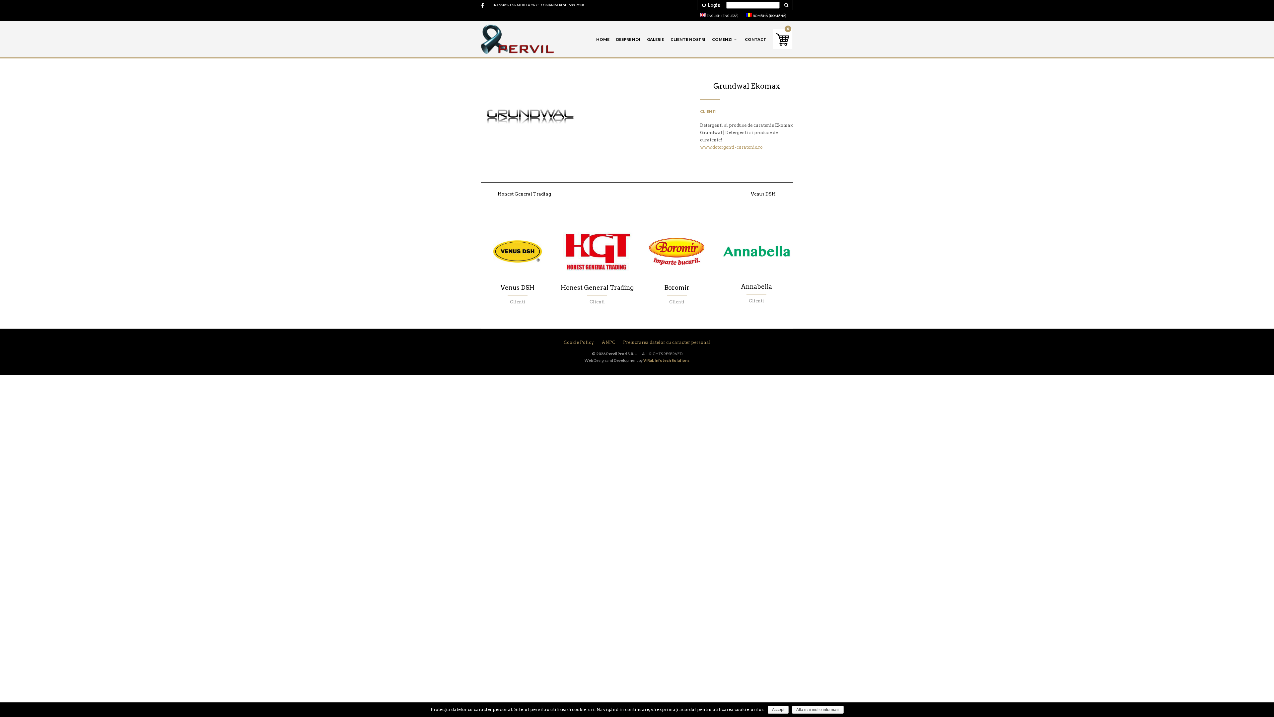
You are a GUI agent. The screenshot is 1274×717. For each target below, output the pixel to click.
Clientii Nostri (688, 39)
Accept (778, 709)
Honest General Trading (524, 194)
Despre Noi (628, 39)
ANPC (608, 342)
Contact (755, 39)
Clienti (708, 111)
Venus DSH (763, 194)
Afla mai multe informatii (817, 709)
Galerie (655, 39)
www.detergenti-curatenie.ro (731, 147)
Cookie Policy (579, 342)
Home (602, 39)
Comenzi (722, 39)
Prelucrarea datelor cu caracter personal (667, 342)
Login (713, 5)
